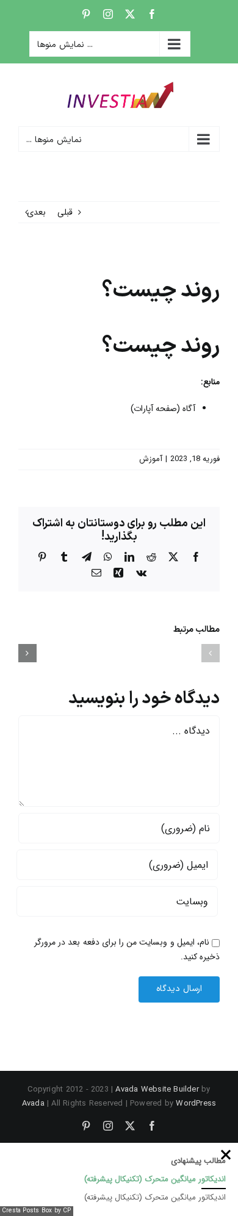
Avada (33, 1103)
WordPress (196, 1103)
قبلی (65, 212)
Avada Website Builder (156, 1089)
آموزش (150, 458)
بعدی (36, 212)
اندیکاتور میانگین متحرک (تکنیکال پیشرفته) (155, 1179)
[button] (210, 653)
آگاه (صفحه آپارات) (163, 408)
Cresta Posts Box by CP (36, 1210)
